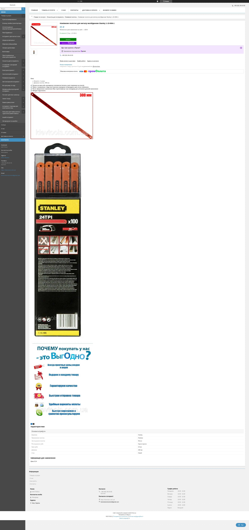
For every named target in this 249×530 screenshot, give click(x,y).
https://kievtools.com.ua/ (8, 170)
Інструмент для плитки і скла (11, 36)
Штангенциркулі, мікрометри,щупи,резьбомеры (12, 28)
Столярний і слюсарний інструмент (9, 65)
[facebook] (31, 424)
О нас (3, 129)
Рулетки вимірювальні (9, 19)
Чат (242, 525)
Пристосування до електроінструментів (9, 56)
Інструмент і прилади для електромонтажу (10, 107)
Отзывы (3, 132)
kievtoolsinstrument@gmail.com (10, 175)
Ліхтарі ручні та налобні (9, 121)
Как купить (33, 481)
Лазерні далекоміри (8, 48)
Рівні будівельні (7, 32)
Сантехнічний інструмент (10, 74)
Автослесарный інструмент (10, 82)
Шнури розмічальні (8, 40)
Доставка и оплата (7, 136)
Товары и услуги (6, 16)
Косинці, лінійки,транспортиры (11, 23)
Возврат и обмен (109, 10)
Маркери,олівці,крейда (9, 44)
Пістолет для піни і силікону (10, 95)
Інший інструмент (7, 117)
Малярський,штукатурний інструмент (10, 90)
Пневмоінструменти (8, 78)
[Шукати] (23, 8)
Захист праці (6, 98)
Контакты (74, 10)
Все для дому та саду (8, 85)
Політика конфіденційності (135, 516)
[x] (33, 424)
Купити (68, 39)
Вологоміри (5, 51)
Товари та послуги (40, 17)
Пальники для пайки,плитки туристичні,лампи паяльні (11, 112)
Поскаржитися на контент (120, 516)
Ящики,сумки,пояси (8, 102)
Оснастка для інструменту (10, 61)
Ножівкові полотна (71, 17)
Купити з (64, 43)
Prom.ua (134, 513)
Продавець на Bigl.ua (124, 514)
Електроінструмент (8, 70)
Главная (34, 10)
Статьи (3, 125)
